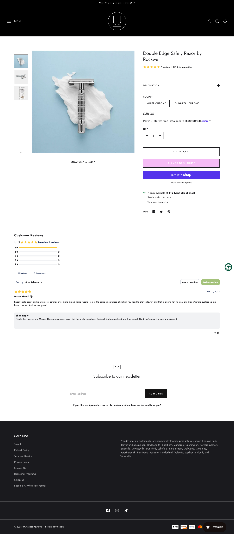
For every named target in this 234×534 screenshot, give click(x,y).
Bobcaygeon (139, 445)
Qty (145, 129)
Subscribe (156, 393)
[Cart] (225, 21)
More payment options (181, 182)
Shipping (19, 480)
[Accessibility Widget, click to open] (228, 267)
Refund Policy (21, 450)
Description (151, 85)
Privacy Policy (21, 462)
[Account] (209, 21)
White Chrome (156, 103)
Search (18, 444)
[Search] (217, 21)
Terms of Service (23, 456)
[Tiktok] (126, 510)
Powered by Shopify (54, 526)
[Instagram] (117, 510)
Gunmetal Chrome (187, 103)
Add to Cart (181, 151)
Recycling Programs (25, 474)
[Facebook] (108, 510)
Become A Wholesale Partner (30, 486)
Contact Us (20, 468)
